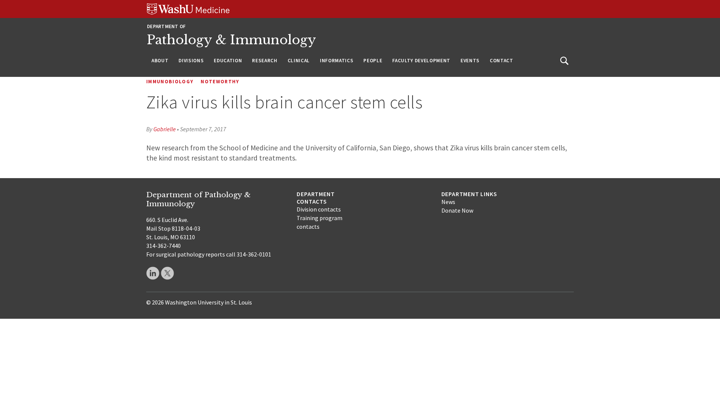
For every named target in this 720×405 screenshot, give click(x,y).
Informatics (336, 60)
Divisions (191, 60)
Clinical (299, 60)
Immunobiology (170, 81)
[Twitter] (167, 273)
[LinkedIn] (152, 273)
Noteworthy (220, 81)
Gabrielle (164, 129)
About (160, 60)
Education (228, 60)
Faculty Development (421, 60)
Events (470, 60)
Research (264, 60)
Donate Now (457, 210)
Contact (501, 60)
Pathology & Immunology (231, 40)
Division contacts (319, 209)
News (448, 202)
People (372, 60)
